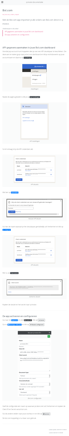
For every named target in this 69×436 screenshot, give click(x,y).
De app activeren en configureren (17, 35)
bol (3, 14)
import (17, 14)
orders (12, 14)
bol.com (7, 14)
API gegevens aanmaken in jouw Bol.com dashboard (24, 31)
